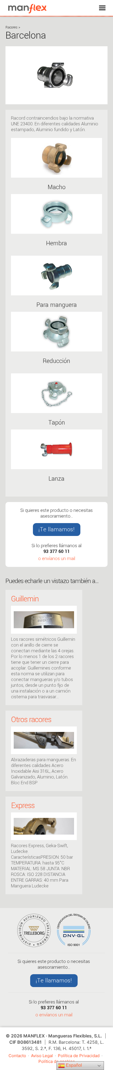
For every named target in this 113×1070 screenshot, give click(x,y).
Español (73, 1065)
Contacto (17, 1055)
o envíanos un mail (56, 558)
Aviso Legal (42, 1055)
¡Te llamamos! (56, 529)
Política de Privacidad (79, 1055)
